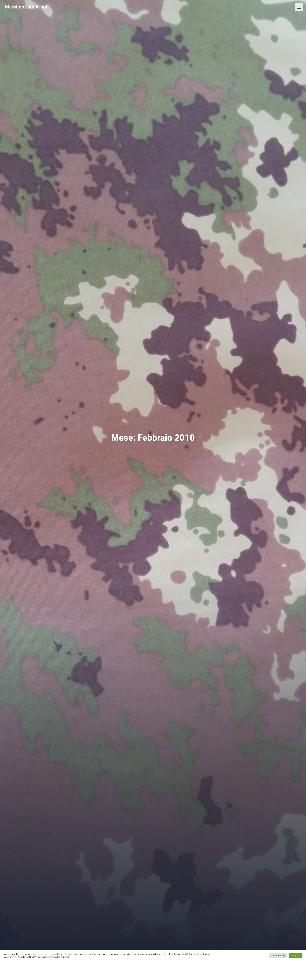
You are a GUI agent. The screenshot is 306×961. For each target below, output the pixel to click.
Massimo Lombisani (26, 6)
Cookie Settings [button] (278, 955)
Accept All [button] (295, 955)
